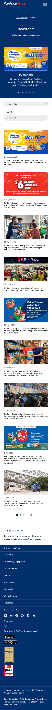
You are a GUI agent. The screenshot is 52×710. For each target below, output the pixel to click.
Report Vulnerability (12, 705)
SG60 (9, 112)
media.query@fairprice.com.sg (30, 539)
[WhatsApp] (28, 615)
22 (31, 515)
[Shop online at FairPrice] (5, 626)
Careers (7, 576)
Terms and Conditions (14, 702)
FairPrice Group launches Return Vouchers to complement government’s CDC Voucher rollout (24, 289)
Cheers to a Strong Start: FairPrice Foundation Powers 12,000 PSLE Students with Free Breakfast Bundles (25, 162)
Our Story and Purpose (13, 548)
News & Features (11, 568)
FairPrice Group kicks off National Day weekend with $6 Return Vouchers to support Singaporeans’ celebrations (25, 205)
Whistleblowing (10, 596)
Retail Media (9, 603)
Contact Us (8, 589)
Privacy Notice (41, 699)
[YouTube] (11, 615)
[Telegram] (34, 615)
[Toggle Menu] (45, 4)
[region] (26, 67)
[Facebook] (16, 615)
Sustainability (9, 583)
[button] (26, 67)
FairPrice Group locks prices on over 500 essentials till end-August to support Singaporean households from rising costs (26, 331)
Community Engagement (14, 562)
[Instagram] (22, 615)
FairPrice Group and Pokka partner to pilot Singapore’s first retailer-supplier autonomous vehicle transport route (23, 503)
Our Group (8, 555)
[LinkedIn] (5, 615)
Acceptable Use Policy (34, 702)
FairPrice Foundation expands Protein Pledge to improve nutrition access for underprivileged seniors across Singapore (24, 248)
